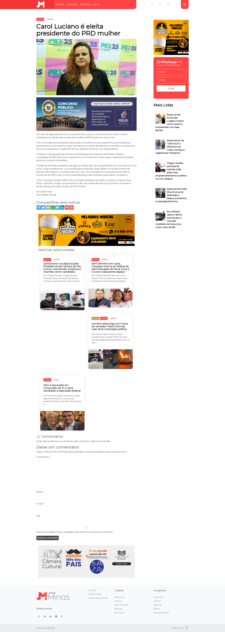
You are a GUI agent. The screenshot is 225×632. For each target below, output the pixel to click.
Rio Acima (119, 613)
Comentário (43, 457)
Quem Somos (94, 594)
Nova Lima (119, 597)
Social (96, 4)
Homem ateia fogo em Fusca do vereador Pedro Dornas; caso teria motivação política (110, 326)
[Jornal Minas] (40, 4)
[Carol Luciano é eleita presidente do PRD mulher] (86, 68)
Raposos (118, 609)
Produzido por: (178, 628)
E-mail (40, 504)
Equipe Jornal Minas (98, 598)
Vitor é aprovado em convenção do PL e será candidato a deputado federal (62, 388)
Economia (72, 4)
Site (38, 516)
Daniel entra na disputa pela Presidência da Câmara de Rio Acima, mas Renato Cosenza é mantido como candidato (62, 267)
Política (59, 4)
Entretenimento (161, 613)
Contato (92, 590)
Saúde (157, 609)
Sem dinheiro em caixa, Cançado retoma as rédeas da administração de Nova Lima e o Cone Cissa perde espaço (110, 267)
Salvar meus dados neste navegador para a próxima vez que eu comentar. (74, 532)
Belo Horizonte (121, 605)
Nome (40, 492)
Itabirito (118, 601)
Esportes (85, 4)
